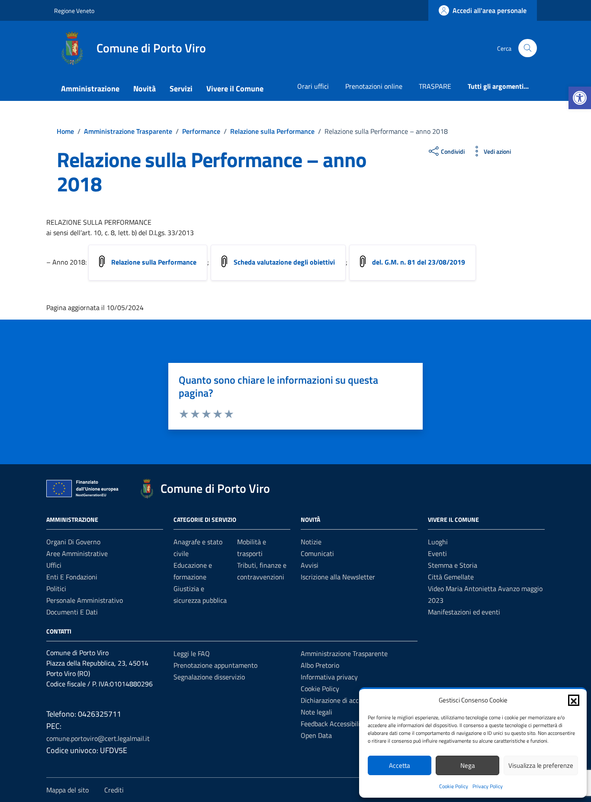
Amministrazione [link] (90, 88)
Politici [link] (56, 588)
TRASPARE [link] (435, 86)
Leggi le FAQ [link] (191, 653)
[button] (573, 700)
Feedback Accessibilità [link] (333, 723)
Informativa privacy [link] (329, 677)
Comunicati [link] (317, 553)
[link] (580, 98)
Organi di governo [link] (73, 542)
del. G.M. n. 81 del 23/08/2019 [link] (418, 262)
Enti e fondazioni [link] (71, 577)
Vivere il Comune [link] (234, 88)
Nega (467, 765)
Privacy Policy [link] (487, 786)
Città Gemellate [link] (451, 577)
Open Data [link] (316, 735)
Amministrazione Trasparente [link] (344, 653)
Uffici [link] (53, 565)
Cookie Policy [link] (453, 786)
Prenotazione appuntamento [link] (215, 665)
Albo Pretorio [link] (320, 665)
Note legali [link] (316, 712)
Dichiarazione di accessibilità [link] (343, 700)
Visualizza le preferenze (540, 765)
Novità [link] (144, 88)
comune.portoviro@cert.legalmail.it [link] (98, 738)
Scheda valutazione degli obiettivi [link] (284, 262)
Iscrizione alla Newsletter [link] (338, 577)
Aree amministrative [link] (77, 553)
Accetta (399, 765)
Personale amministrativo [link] (84, 600)
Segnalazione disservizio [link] (209, 677)
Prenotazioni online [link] (373, 86)
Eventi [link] (437, 553)
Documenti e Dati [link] (72, 612)
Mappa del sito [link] (67, 790)
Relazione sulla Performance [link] (153, 262)
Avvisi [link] (309, 565)
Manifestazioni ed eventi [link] (464, 612)
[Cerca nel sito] (527, 48)
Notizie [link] (311, 542)
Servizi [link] (181, 88)
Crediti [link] (114, 790)
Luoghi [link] (438, 542)
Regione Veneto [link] (74, 10)
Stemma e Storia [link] (452, 565)
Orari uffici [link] (313, 86)
